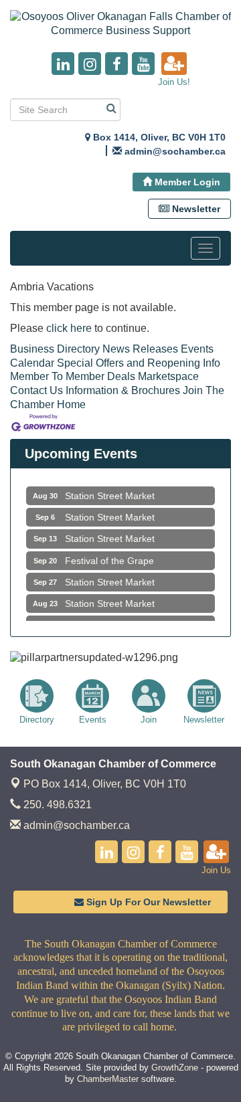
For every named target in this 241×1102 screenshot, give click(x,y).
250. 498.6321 (56, 804)
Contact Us (36, 390)
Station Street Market (110, 491)
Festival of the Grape (109, 556)
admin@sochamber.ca (75, 825)
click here (69, 328)
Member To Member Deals (72, 376)
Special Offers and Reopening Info (138, 363)
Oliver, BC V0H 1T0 (104, 784)
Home (71, 404)
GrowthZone (174, 1068)
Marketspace (168, 376)
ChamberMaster (108, 1079)
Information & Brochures (123, 390)
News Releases (140, 349)
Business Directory (55, 349)
